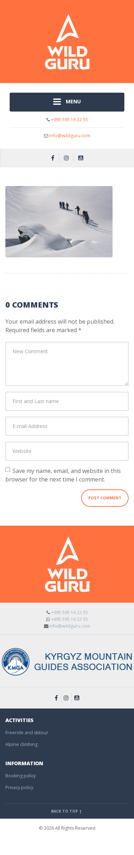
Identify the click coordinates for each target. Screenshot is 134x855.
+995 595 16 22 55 (69, 120)
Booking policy (20, 776)
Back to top (65, 811)
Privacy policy (19, 787)
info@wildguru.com (69, 136)
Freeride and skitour (26, 733)
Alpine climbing (21, 744)
